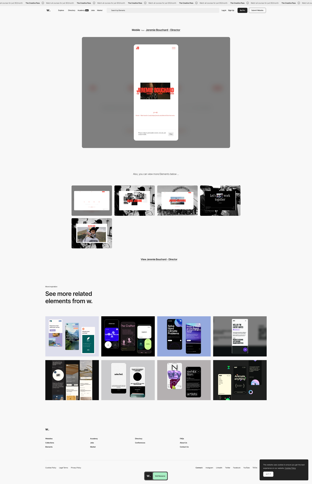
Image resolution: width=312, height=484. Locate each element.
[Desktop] (92, 200)
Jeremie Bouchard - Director (163, 30)
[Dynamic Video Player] (92, 233)
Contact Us (184, 447)
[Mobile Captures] (128, 336)
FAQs (182, 439)
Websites (49, 439)
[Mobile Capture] (184, 336)
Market (99, 10)
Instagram (209, 468)
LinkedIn (219, 468)
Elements (49, 447)
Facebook (236, 468)
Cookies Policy (50, 468)
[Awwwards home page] (148, 476)
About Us (183, 443)
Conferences (140, 443)
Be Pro (242, 10)
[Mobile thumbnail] (72, 336)
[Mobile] (240, 336)
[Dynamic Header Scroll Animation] (177, 200)
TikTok (255, 468)
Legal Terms (63, 468)
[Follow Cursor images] (134, 200)
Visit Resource (160, 476)
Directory (71, 10)
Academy (83, 10)
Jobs (93, 10)
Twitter (227, 468)
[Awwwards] (48, 10)
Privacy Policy (76, 468)
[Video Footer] (220, 200)
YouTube (246, 468)
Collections (49, 443)
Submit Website (257, 10)
